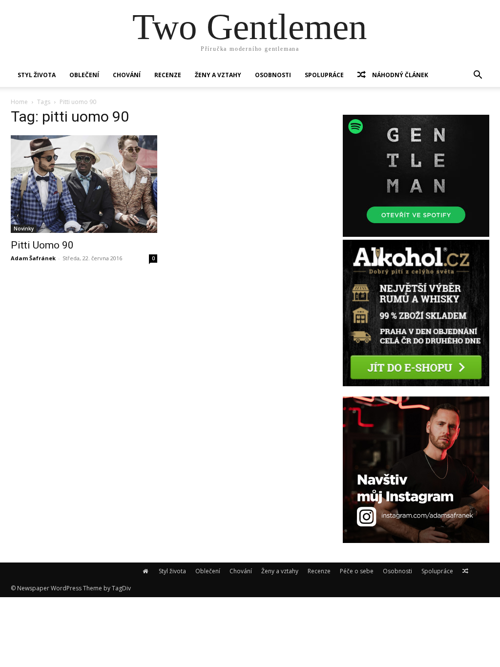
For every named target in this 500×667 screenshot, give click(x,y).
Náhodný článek (399, 75)
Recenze (167, 75)
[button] (477, 76)
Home (19, 102)
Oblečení (84, 75)
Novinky (24, 228)
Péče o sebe (357, 571)
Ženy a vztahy (218, 75)
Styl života (37, 75)
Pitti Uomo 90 (42, 245)
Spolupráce (324, 75)
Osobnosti (273, 75)
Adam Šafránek (33, 258)
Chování (127, 75)
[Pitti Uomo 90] (84, 184)
